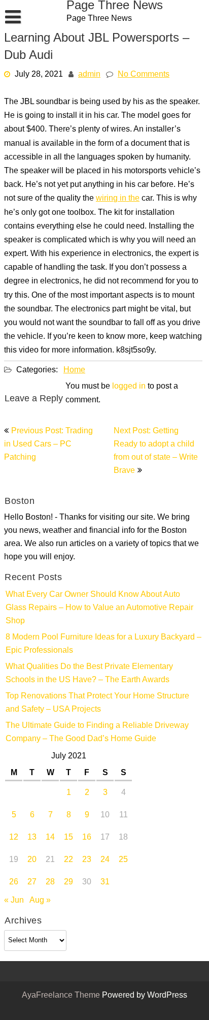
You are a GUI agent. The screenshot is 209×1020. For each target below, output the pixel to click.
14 (50, 837)
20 (32, 860)
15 (68, 837)
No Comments (143, 74)
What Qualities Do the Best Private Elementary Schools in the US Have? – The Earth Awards (89, 673)
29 (68, 882)
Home (74, 370)
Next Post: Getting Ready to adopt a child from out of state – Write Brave (156, 451)
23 (86, 860)
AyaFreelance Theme (62, 995)
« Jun (14, 900)
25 (123, 860)
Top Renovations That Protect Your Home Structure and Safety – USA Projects (97, 703)
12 (13, 837)
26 (13, 882)
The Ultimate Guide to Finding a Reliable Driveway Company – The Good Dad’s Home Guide (97, 732)
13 (32, 837)
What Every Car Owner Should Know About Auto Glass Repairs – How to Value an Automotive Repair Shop (99, 608)
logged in (129, 386)
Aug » (40, 900)
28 (50, 882)
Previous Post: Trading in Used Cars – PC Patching (48, 444)
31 (105, 882)
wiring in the (118, 199)
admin (89, 74)
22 (68, 860)
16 (86, 837)
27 (32, 882)
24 (105, 860)
